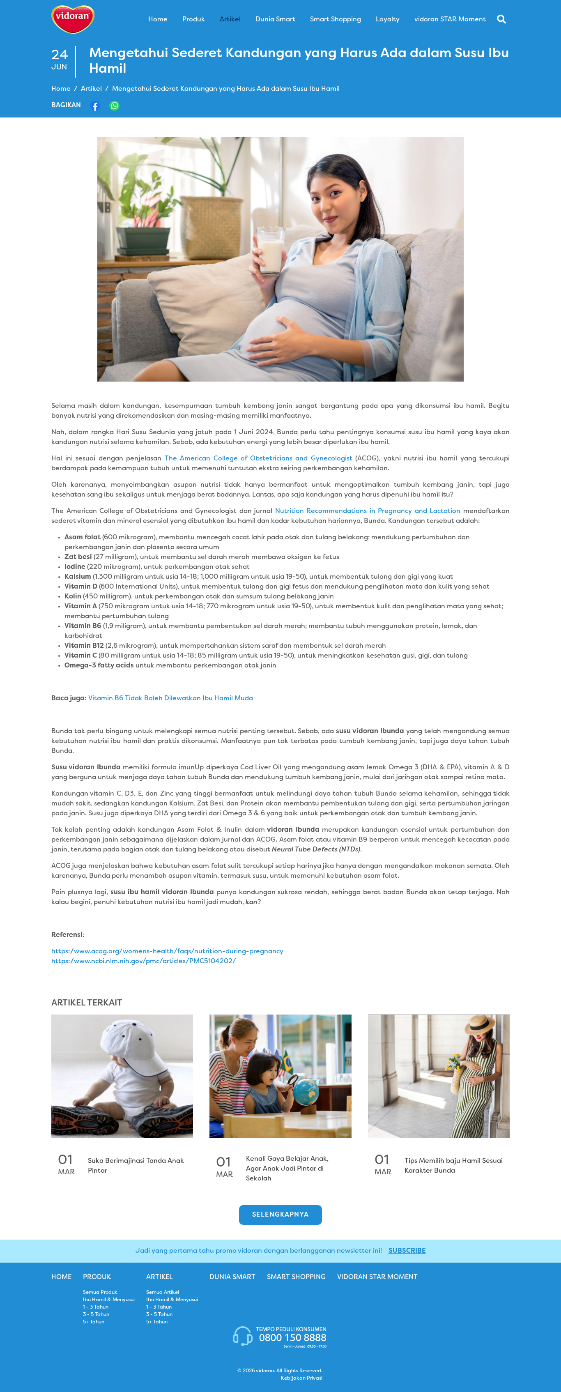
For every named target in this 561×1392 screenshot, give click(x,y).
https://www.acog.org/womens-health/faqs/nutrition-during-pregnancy (167, 951)
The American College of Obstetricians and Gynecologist (260, 459)
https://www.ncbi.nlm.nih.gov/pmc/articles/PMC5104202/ (143, 961)
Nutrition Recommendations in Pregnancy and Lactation (368, 511)
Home (61, 89)
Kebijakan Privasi (301, 1378)
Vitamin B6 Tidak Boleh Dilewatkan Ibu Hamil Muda (170, 698)
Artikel (91, 89)
